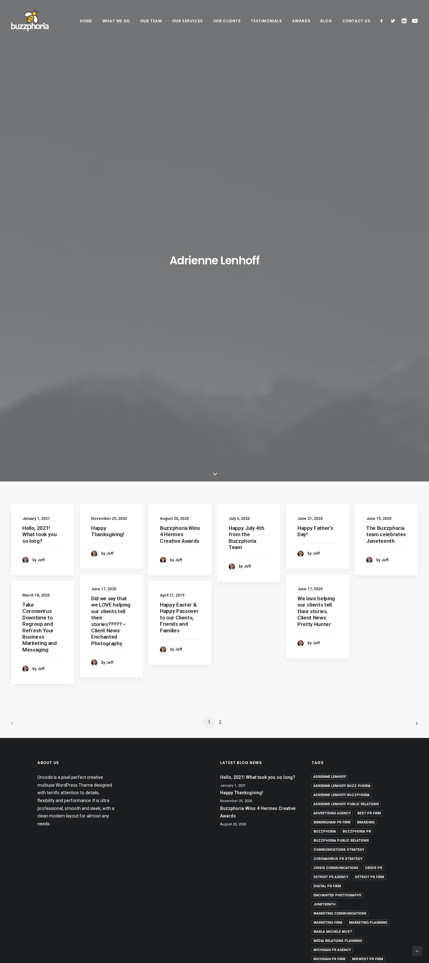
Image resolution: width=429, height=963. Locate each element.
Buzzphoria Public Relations (341, 841)
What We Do (116, 21)
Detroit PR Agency (330, 877)
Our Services (187, 21)
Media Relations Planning (337, 941)
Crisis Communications (335, 868)
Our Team (151, 21)
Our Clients (227, 21)
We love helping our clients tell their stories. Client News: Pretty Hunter (316, 611)
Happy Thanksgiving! (107, 531)
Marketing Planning (368, 923)
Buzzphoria (324, 831)
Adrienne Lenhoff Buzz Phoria (342, 786)
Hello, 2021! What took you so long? (39, 534)
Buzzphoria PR (357, 831)
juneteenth (324, 904)
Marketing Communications (340, 913)
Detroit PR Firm (369, 877)
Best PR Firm (369, 813)
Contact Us (356, 21)
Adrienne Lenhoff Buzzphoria (341, 795)
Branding (366, 822)
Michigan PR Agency (332, 950)
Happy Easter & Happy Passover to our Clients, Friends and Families (179, 618)
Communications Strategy (338, 850)
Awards (301, 21)
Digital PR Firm (327, 886)
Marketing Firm (327, 923)
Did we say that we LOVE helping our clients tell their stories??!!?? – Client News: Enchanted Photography (110, 621)
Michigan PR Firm (329, 959)
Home (86, 21)
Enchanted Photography (337, 895)
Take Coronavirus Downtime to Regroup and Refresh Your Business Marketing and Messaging (39, 627)
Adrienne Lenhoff (329, 777)
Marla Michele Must (332, 932)
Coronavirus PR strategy (337, 859)
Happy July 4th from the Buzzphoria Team (246, 537)
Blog (326, 21)
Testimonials (266, 21)
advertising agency (332, 813)
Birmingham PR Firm (331, 822)
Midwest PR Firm (367, 959)
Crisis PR (373, 868)
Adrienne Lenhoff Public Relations (346, 804)
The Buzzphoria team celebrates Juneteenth (386, 534)
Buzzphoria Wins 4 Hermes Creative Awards (180, 534)
